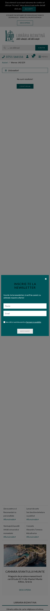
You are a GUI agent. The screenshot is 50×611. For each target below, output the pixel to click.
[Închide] (46, 278)
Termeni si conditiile (33, 322)
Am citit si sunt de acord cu (23, 322)
